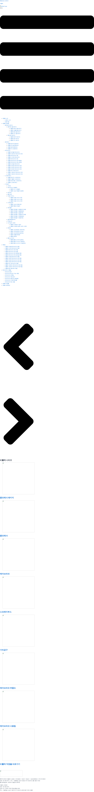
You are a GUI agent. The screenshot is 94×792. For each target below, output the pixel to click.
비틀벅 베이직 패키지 (15, 137)
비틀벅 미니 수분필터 (15, 189)
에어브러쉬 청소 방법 (10, 281)
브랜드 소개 (8, 120)
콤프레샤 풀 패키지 (12, 126)
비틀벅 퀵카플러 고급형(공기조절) (18, 209)
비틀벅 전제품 (6, 123)
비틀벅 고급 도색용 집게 (15, 204)
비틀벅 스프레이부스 (12, 182)
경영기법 (7, 121)
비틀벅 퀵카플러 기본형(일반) (17, 216)
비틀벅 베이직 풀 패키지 (15, 128)
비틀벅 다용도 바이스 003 (16, 201)
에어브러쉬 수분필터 (12, 187)
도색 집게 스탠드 (11, 222)
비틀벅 (1, 3)
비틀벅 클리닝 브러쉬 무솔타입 (17, 241)
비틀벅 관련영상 (6, 285)
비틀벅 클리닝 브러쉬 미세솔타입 (18, 243)
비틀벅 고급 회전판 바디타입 (16, 231)
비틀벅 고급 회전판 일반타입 (16, 233)
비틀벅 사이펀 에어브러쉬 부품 (12, 248)
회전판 (9, 228)
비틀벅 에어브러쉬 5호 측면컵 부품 (13, 253)
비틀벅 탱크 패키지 (14, 138)
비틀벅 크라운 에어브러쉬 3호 (15, 167)
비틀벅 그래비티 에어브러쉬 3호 (15, 172)
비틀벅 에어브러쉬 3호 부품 (11, 249)
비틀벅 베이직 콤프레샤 (13, 143)
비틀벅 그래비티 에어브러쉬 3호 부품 (13, 265)
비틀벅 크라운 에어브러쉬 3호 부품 (13, 260)
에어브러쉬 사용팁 (7, 270)
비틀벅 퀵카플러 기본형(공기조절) (18, 214)
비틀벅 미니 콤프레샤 (13, 148)
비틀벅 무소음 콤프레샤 (13, 145)
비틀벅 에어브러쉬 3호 (13, 155)
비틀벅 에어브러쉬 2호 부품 (11, 251)
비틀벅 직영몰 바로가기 (10, 764)
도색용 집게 (10, 202)
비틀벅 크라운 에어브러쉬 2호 (15, 165)
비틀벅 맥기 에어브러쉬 (13, 170)
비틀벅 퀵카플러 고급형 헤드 (16, 212)
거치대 (9, 185)
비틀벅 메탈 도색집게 (15, 206)
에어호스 (10, 192)
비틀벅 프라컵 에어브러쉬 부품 (12, 256)
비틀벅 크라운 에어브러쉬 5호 (15, 169)
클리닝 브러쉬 (11, 238)
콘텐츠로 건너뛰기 (4, 0)
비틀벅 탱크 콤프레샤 (13, 147)
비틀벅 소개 (5, 118)
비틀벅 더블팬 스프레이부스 (14, 179)
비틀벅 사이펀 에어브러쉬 (14, 157)
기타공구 (7, 184)
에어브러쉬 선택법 (9, 275)
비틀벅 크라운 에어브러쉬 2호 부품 (13, 258)
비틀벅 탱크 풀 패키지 (15, 132)
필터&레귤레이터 (11, 219)
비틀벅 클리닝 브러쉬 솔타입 (16, 239)
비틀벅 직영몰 (6, 283)
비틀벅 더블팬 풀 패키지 (15, 130)
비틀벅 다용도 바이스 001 (16, 197)
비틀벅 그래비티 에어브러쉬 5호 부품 (13, 266)
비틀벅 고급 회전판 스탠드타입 (17, 229)
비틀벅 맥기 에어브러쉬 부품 (11, 263)
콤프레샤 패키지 (9, 125)
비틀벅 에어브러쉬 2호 (13, 158)
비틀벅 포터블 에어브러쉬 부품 (12, 246)
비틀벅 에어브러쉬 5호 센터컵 (15, 162)
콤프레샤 (7, 142)
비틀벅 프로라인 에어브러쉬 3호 (15, 153)
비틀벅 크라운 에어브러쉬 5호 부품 (13, 261)
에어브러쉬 (7, 150)
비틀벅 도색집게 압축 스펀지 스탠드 (18, 226)
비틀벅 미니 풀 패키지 (15, 133)
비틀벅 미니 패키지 (14, 140)
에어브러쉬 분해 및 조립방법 (11, 278)
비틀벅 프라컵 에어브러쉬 (14, 164)
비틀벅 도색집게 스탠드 (15, 224)
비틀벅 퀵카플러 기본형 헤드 (16, 217)
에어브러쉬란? (8, 271)
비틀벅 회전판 (13, 236)
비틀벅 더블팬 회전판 (15, 234)
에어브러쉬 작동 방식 (10, 276)
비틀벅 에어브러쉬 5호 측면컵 (15, 160)
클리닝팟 (10, 194)
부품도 (4, 244)
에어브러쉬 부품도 (8, 688)
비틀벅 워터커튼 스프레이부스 (15, 180)
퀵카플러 (10, 207)
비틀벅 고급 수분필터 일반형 (16, 191)
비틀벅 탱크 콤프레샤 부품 (11, 268)
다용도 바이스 (11, 196)
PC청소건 (10, 221)
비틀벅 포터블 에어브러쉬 (14, 152)
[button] (47, 62)
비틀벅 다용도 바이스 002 (16, 199)
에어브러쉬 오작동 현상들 (11, 280)
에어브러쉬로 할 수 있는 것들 (12, 273)
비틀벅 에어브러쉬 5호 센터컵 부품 (13, 255)
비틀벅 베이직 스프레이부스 (14, 177)
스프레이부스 (8, 175)
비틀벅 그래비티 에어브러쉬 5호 (15, 174)
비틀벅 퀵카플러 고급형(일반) (17, 211)
